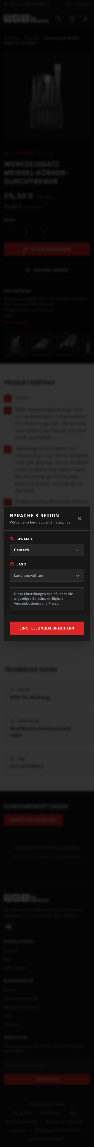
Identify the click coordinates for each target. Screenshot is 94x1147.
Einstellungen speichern (47, 628)
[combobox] (47, 550)
